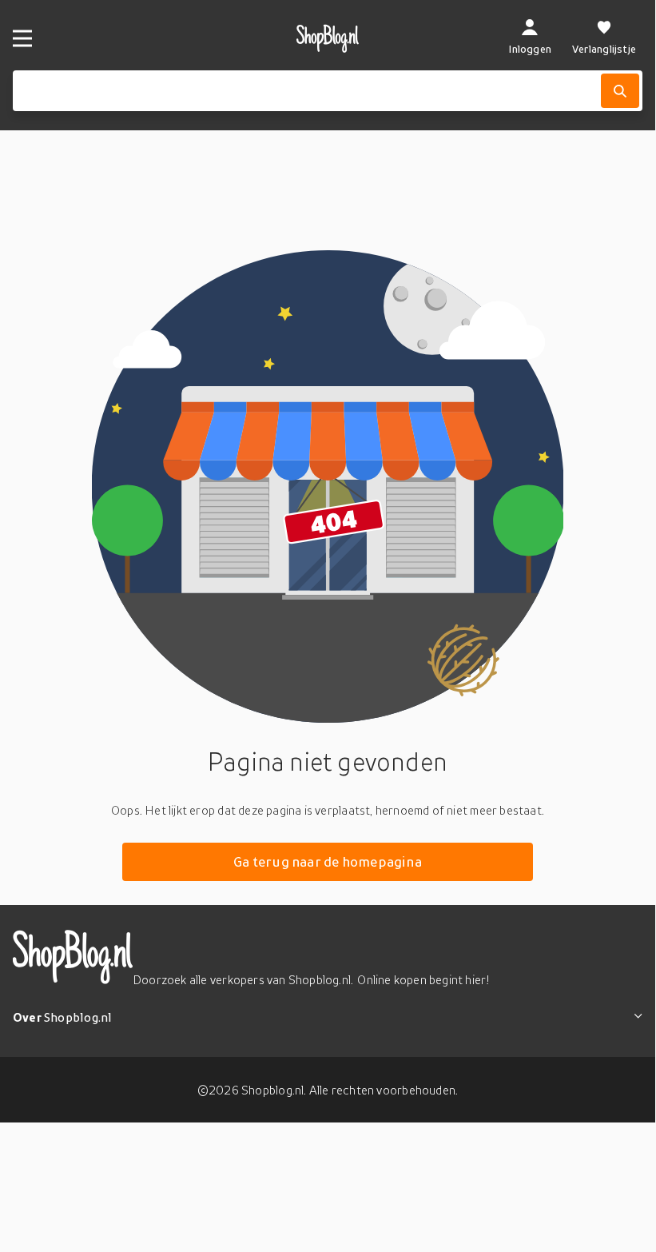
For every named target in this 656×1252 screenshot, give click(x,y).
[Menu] (22, 38)
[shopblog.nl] (327, 38)
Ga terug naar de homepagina (327, 861)
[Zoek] (620, 91)
